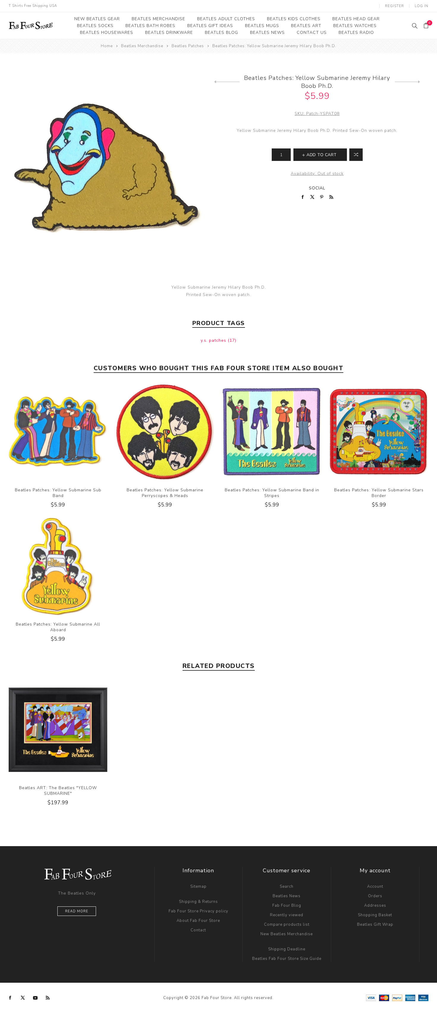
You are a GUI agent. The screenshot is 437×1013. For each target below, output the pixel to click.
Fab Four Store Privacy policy (198, 911)
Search (286, 886)
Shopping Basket (375, 915)
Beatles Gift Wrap (375, 924)
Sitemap (198, 886)
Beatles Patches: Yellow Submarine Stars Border (379, 492)
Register (394, 6)
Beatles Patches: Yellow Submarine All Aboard (58, 627)
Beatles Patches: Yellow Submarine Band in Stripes (272, 492)
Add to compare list (356, 154)
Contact (198, 930)
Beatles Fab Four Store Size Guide (286, 958)
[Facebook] (10, 998)
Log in (421, 6)
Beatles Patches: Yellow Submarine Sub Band (58, 492)
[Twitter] (23, 998)
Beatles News (287, 896)
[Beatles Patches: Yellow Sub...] (227, 82)
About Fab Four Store (198, 920)
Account (375, 886)
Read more (76, 911)
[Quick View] (46, 432)
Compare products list (286, 924)
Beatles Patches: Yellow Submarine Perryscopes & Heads (165, 492)
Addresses (375, 905)
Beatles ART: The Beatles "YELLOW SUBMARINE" (58, 790)
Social (317, 188)
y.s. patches (214, 340)
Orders (375, 896)
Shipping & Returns (198, 901)
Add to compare (58, 432)
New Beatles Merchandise (286, 934)
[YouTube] (35, 998)
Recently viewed (286, 915)
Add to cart (70, 432)
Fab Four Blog (286, 905)
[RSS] (48, 998)
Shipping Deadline (286, 949)
